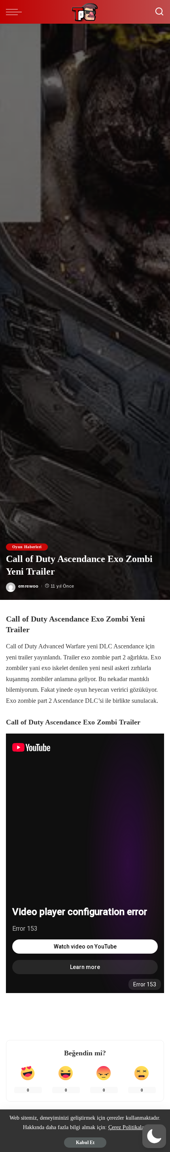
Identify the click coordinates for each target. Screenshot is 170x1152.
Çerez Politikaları (127, 1127)
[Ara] (159, 12)
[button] (154, 1136)
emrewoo (28, 586)
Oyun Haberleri (27, 547)
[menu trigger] (16, 12)
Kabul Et (85, 1142)
